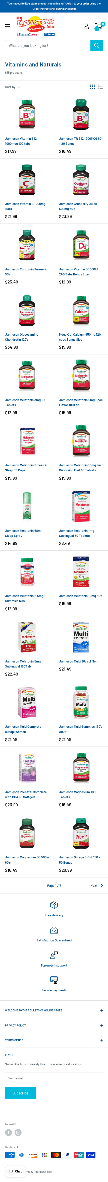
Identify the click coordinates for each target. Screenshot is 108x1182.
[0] (99, 26)
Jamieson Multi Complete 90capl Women (23, 728)
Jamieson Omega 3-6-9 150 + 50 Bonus (79, 859)
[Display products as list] (100, 87)
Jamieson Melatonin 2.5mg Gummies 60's (24, 598)
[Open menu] (7, 26)
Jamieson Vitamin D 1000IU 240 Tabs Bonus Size (78, 271)
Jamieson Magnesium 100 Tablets (77, 794)
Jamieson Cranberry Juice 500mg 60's (78, 206)
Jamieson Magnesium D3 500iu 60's (27, 859)
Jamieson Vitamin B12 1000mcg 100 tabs (21, 140)
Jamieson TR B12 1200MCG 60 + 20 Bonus (80, 140)
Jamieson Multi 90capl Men (78, 661)
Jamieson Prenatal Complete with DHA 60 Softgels (26, 794)
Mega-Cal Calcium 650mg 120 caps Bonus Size (80, 336)
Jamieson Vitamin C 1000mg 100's (25, 206)
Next (93, 885)
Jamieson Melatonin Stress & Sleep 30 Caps (26, 467)
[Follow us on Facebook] (8, 1132)
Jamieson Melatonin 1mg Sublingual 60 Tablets (76, 533)
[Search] (96, 45)
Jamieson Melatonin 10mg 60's (80, 596)
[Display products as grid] (92, 87)
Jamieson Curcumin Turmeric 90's (26, 271)
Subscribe (20, 1093)
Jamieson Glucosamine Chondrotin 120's (21, 336)
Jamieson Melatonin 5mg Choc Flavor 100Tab (81, 402)
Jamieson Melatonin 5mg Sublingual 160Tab (23, 663)
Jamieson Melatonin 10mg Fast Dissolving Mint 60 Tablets (81, 467)
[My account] (86, 26)
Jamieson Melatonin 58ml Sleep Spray (23, 533)
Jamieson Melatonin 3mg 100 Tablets (25, 402)
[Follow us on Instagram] (18, 1132)
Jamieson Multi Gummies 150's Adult (80, 728)
